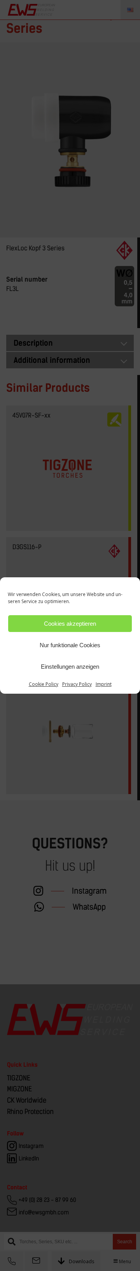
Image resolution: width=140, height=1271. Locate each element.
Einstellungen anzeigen (70, 666)
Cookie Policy (43, 684)
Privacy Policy (77, 684)
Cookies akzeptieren (70, 623)
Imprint (104, 684)
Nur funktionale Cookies (70, 645)
